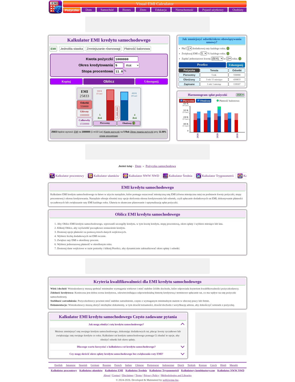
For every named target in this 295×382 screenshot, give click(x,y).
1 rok (209, 84)
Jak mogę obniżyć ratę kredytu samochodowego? (116, 324)
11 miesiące (217, 79)
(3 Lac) (185, 111)
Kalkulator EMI (114, 370)
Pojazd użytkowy (213, 9)
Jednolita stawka (71, 48)
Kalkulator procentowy (69, 175)
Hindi (223, 365)
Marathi (234, 365)
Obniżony (127, 123)
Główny (84, 111)
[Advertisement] (147, 24)
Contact (116, 375)
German (95, 365)
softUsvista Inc (171, 380)
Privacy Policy (151, 375)
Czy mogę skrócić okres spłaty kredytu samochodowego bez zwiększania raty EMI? (116, 354)
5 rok (214, 75)
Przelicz (202, 64)
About (106, 375)
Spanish (83, 365)
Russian (107, 365)
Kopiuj (66, 81)
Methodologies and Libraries (176, 375)
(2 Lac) (185, 118)
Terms (138, 375)
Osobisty (238, 9)
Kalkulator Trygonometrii (218, 175)
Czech (213, 365)
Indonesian (168, 365)
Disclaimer (128, 375)
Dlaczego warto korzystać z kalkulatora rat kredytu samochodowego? (116, 346)
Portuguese (153, 365)
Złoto (143, 9)
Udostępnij (151, 81)
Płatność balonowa (137, 48)
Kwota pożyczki (99, 59)
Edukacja (161, 9)
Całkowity (84, 120)
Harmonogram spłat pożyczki (207, 94)
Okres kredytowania (96, 65)
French (118, 365)
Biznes (126, 9)
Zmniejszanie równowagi (103, 48)
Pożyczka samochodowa (161, 166)
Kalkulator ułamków (106, 175)
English (58, 365)
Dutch (181, 365)
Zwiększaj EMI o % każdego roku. (204, 53)
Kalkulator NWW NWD (144, 175)
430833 (237, 79)
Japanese (70, 365)
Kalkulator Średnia (180, 175)
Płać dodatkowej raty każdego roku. (204, 48)
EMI (84, 91)
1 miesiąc (217, 84)
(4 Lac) (185, 104)
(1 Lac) (185, 125)
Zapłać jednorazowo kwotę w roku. (210, 58)
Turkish (191, 365)
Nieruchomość (184, 9)
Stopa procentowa (97, 71)
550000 (237, 75)
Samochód (107, 9)
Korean (203, 365)
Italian (128, 365)
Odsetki (84, 102)
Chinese (139, 365)
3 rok (208, 79)
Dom (89, 9)
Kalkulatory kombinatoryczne (198, 370)
